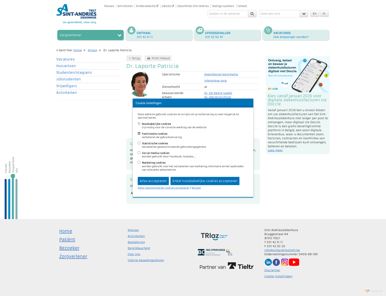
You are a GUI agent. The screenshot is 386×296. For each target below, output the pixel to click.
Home (77, 50)
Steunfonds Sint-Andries (193, 6)
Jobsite (166, 6)
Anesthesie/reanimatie (221, 74)
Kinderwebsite (146, 6)
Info (16, 170)
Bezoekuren (136, 242)
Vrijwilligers (66, 86)
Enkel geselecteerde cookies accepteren (163, 187)
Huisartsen (66, 66)
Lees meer (275, 150)
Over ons (134, 254)
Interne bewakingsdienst (146, 260)
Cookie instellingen (278, 276)
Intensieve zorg (215, 80)
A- (324, 13)
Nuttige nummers (223, 6)
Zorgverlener (71, 35)
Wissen (196, 187)
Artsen (92, 50)
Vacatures (65, 59)
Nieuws (109, 6)
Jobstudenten (68, 79)
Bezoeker (9, 167)
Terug (135, 58)
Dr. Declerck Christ (217, 97)
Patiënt (5, 168)
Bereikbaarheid (139, 248)
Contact (242, 6)
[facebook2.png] (276, 262)
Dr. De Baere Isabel (218, 93)
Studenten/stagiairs (74, 73)
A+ (315, 13)
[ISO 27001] (215, 252)
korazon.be (376, 291)
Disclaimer (272, 270)
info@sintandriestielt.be (282, 250)
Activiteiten (125, 6)
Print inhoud (160, 58)
